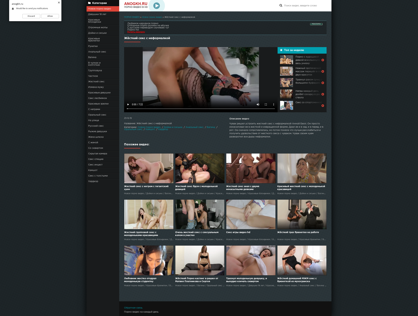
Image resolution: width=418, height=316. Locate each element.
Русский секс (96, 126)
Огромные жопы (98, 28)
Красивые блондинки (94, 21)
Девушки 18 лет (97, 14)
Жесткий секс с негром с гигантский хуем (146, 187)
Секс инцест (95, 165)
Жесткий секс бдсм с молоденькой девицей (196, 187)
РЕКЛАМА (316, 24)
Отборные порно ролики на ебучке (148, 26)
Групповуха (95, 71)
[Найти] (281, 5)
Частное (93, 76)
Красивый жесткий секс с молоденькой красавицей (301, 187)
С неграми (94, 109)
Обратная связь (133, 308)
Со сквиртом (95, 148)
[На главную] (144, 5)
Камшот (92, 170)
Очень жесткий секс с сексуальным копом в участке (196, 233)
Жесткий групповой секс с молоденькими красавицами (141, 233)
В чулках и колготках (94, 64)
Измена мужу (96, 87)
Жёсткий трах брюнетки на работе (298, 232)
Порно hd (133, 30)
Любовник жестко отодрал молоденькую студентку (140, 280)
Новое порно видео (99, 9)
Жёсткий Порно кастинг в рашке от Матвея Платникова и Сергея (196, 280)
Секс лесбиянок (97, 98)
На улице (93, 120)
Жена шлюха (96, 137)
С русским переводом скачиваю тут (148, 28)
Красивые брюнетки (94, 40)
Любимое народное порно (142, 23)
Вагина (92, 57)
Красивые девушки (99, 93)
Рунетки (93, 46)
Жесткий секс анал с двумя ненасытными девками (242, 187)
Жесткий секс (96, 82)
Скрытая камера (97, 154)
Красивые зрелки (98, 104)
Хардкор (93, 181)
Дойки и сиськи (97, 33)
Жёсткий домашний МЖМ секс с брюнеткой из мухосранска (297, 280)
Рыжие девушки (97, 131)
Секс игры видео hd (238, 232)
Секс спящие (95, 159)
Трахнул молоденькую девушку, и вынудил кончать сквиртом (246, 280)
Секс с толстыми (98, 176)
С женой (93, 143)
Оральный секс (97, 115)
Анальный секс (97, 52)
